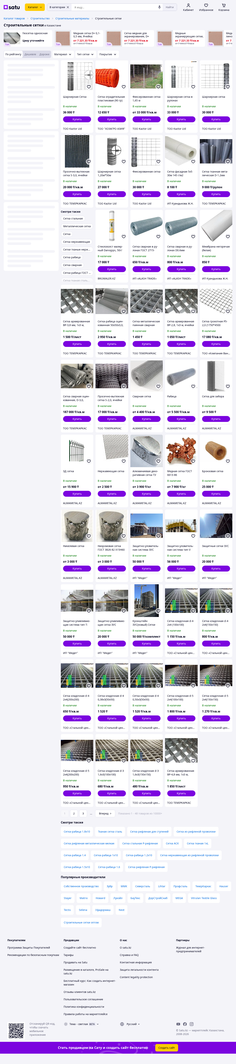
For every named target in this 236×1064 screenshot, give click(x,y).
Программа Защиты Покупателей (28, 947)
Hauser (223, 886)
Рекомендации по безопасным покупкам (33, 955)
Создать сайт (166, 1047)
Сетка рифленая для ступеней (149, 831)
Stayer (68, 898)
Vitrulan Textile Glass (204, 898)
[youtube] (178, 1024)
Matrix (84, 898)
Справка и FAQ (129, 955)
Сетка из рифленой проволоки (196, 831)
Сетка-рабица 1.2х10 (139, 855)
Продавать (70, 962)
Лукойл (117, 898)
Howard (100, 898)
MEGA (179, 898)
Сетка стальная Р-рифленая (140, 843)
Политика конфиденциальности (84, 1006)
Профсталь (180, 886)
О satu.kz (125, 947)
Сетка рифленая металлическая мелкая (89, 843)
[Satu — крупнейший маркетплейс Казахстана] (12, 7)
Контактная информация (136, 962)
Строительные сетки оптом (81, 922)
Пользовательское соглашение (83, 999)
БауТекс (135, 898)
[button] (77, 119)
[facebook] (185, 1024)
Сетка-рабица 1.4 (75, 855)
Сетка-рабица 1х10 (106, 855)
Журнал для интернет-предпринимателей (190, 949)
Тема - (79, 1024)
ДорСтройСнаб (157, 898)
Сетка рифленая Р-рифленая (146, 867)
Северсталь (142, 886)
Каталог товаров (14, 18)
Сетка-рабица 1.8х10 (77, 831)
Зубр (110, 886)
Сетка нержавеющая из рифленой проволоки (189, 855)
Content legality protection (136, 977)
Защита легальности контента (139, 969)
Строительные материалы (72, 18)
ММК (124, 886)
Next (121, 910)
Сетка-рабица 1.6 (109, 867)
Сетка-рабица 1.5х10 (77, 867)
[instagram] (191, 1024)
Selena (83, 910)
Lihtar (161, 886)
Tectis (67, 910)
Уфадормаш (103, 910)
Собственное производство (81, 886)
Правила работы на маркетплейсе (85, 1014)
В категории (57, 7)
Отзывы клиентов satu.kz (80, 992)
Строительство (40, 18)
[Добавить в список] (89, 87)
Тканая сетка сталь (110, 831)
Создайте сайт (73, 947)
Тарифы (69, 955)
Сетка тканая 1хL (197, 843)
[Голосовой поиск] (159, 7)
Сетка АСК (172, 843)
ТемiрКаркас (203, 886)
